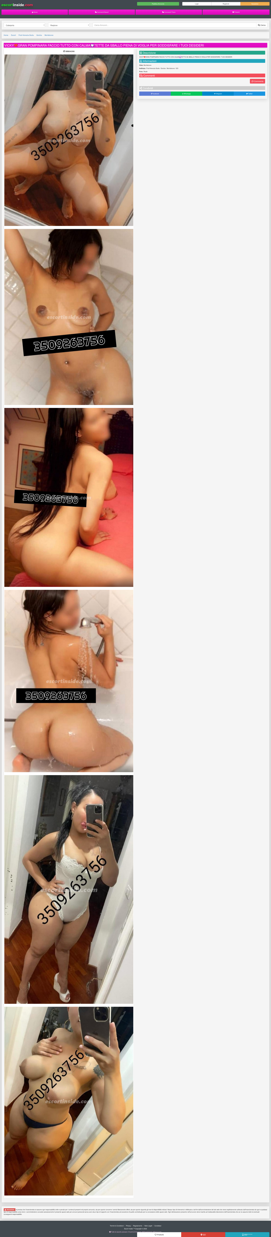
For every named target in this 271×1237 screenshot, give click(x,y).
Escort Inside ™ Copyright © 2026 (135, 1229)
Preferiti (237, 12)
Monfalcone (49, 35)
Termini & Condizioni (117, 1226)
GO (204, 1234)
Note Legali (148, 1226)
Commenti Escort (103, 12)
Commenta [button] (258, 81)
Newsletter (255, 4)
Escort (13, 35)
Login (197, 4)
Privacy (128, 1226)
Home (35, 12)
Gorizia (39, 35)
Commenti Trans (169, 12)
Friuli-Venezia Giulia (26, 35)
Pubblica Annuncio (158, 4)
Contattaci (157, 1226)
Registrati (226, 4)
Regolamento (137, 1226)
